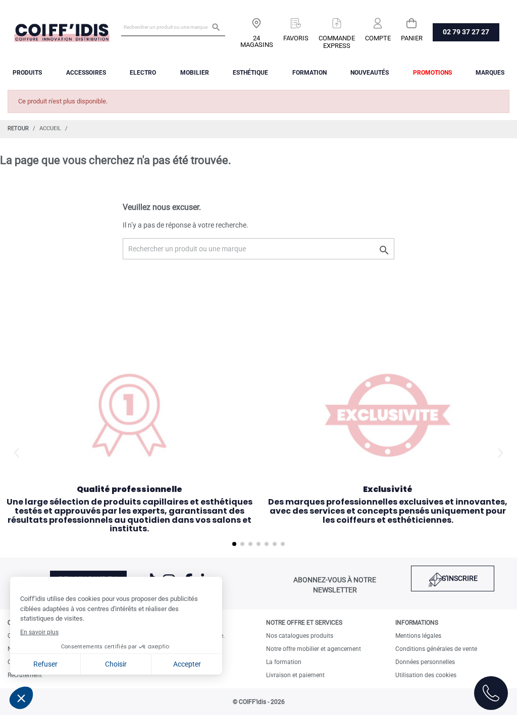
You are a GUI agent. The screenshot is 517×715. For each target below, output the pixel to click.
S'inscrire (460, 578)
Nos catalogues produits (299, 635)
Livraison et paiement (295, 675)
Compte (378, 38)
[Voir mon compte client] (378, 20)
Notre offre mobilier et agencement (313, 648)
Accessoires (86, 72)
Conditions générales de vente (436, 648)
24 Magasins (256, 41)
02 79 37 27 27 (466, 32)
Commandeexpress (337, 41)
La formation (283, 662)
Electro (143, 72)
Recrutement (25, 675)
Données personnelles (425, 662)
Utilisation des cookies (425, 675)
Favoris (295, 38)
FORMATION (309, 72)
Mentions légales (418, 635)
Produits (27, 72)
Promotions (432, 72)
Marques (490, 72)
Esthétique (250, 72)
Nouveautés (369, 72)
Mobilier (194, 72)
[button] (16, 453)
